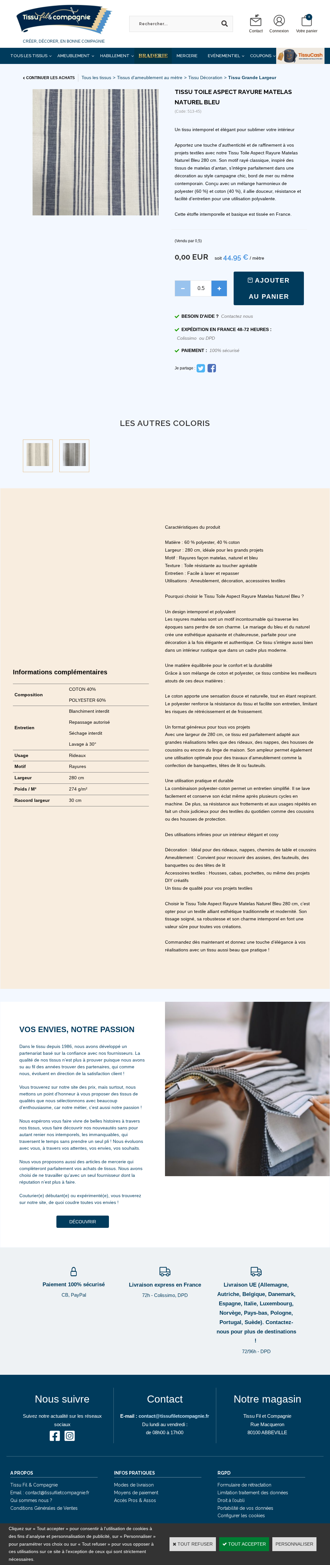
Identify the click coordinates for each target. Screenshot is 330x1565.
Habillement (115, 55)
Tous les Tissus (28, 55)
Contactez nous (237, 316)
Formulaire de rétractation (244, 1484)
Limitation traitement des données (253, 1492)
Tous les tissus (96, 77)
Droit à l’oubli (231, 1500)
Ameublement (73, 55)
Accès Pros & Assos (135, 1500)
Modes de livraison (134, 1484)
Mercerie (187, 55)
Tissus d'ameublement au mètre (149, 77)
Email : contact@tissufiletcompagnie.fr (49, 1492)
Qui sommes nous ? (31, 1500)
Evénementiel (224, 55)
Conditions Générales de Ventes (44, 1508)
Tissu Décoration (205, 77)
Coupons (260, 55)
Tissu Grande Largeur (252, 77)
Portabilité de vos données (245, 1508)
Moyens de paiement (136, 1492)
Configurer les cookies (241, 1515)
